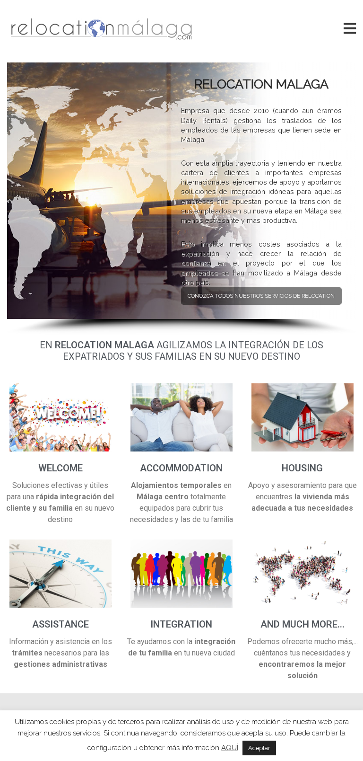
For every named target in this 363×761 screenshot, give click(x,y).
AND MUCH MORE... (302, 624)
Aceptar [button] (259, 748)
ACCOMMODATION (181, 468)
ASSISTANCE (60, 624)
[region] (181, 198)
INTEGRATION (181, 624)
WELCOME (60, 468)
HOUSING (302, 468)
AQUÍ (229, 747)
